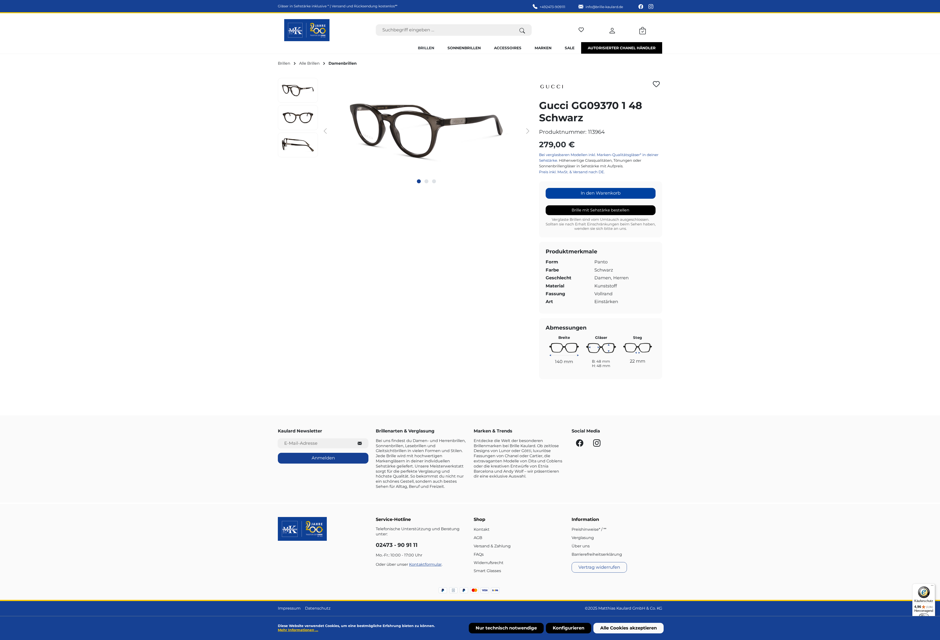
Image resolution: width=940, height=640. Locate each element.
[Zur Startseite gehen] (307, 30)
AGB (478, 537)
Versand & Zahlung (492, 546)
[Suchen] (522, 30)
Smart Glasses (487, 570)
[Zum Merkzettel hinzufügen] (656, 84)
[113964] (426, 130)
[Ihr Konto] (612, 30)
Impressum (289, 608)
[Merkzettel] (581, 29)
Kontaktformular (425, 564)
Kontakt (482, 529)
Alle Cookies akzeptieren (628, 628)
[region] (404, 130)
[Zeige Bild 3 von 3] (434, 181)
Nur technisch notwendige (506, 628)
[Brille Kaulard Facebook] (641, 6)
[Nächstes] (527, 131)
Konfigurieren (568, 628)
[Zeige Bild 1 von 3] (419, 181)
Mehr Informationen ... (298, 630)
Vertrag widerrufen (599, 567)
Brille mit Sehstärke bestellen (600, 210)
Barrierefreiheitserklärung (597, 554)
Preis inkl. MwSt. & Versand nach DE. (572, 172)
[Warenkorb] (642, 30)
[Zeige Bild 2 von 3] (426, 181)
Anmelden (323, 458)
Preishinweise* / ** (589, 529)
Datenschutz (317, 608)
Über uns (581, 546)
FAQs (479, 554)
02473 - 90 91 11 (397, 545)
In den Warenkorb (601, 193)
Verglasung (583, 537)
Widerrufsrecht (489, 562)
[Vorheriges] (325, 131)
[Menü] (932, 587)
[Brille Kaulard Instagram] (651, 6)
